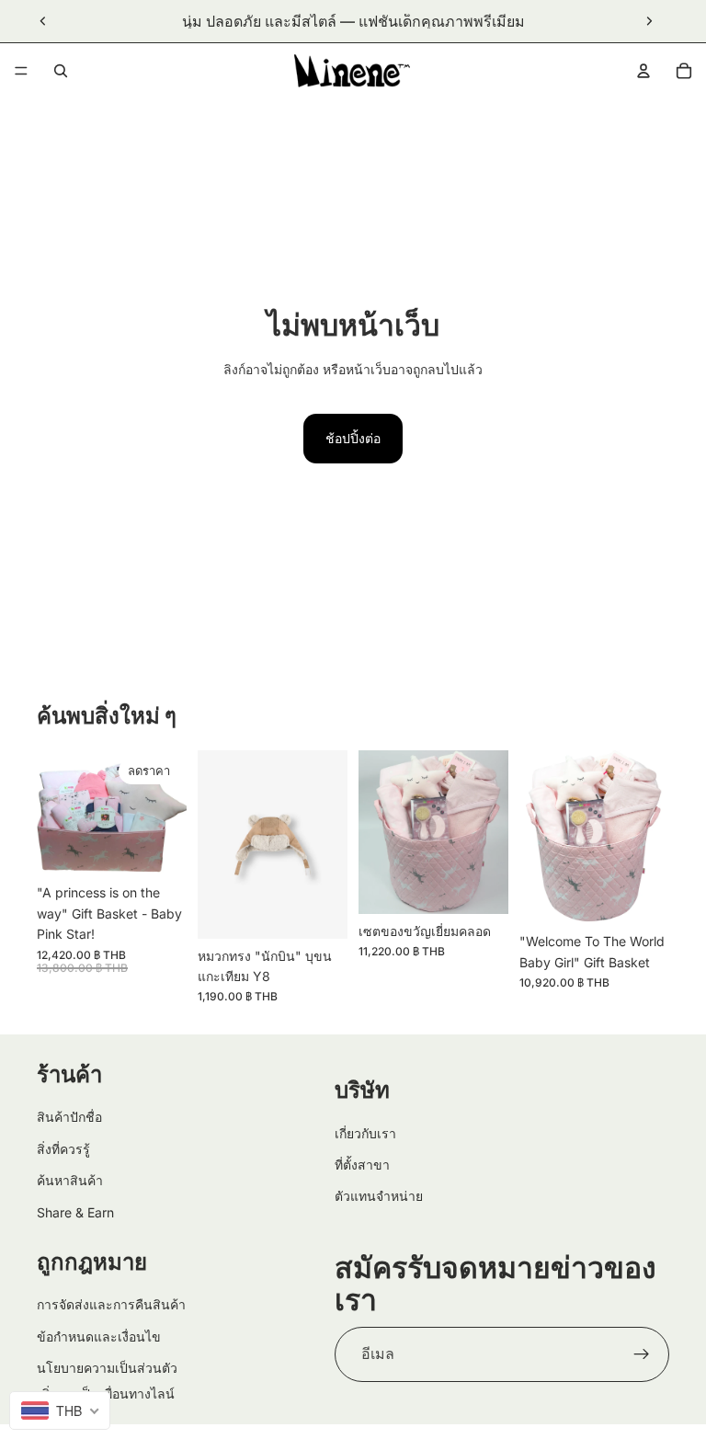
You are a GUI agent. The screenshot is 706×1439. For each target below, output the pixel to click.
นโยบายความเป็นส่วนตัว (107, 1368)
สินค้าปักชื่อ (69, 1117)
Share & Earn (75, 1212)
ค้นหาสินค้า (70, 1180)
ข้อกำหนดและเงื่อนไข (99, 1336)
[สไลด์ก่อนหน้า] (43, 21)
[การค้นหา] (60, 71)
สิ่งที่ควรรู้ (63, 1149)
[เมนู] (21, 71)
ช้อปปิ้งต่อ (353, 438)
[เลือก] (319, 910)
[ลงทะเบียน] (641, 1354)
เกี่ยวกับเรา (365, 1133)
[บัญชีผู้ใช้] (643, 71)
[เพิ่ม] (158, 847)
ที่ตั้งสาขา (362, 1164)
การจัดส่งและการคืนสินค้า (111, 1305)
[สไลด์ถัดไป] (649, 21)
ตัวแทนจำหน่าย (379, 1197)
